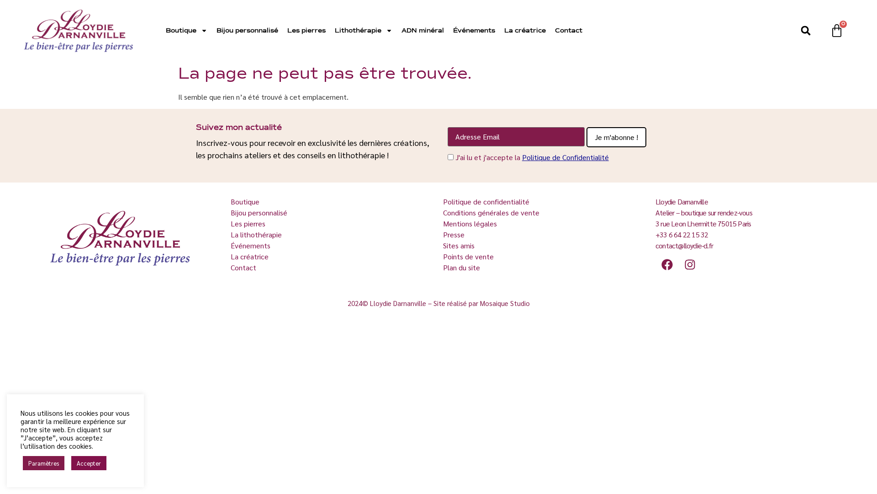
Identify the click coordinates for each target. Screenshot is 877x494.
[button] (805, 30)
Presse (454, 234)
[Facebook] (666, 264)
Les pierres (306, 30)
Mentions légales (470, 223)
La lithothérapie (257, 234)
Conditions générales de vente (491, 212)
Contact (568, 30)
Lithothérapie (358, 30)
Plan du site (461, 267)
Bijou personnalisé (247, 30)
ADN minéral (423, 30)
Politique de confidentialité (486, 201)
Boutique (181, 30)
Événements (474, 30)
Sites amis (459, 245)
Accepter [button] (89, 463)
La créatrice (525, 30)
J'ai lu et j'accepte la (532, 157)
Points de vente (468, 256)
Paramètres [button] (43, 463)
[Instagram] (689, 264)
